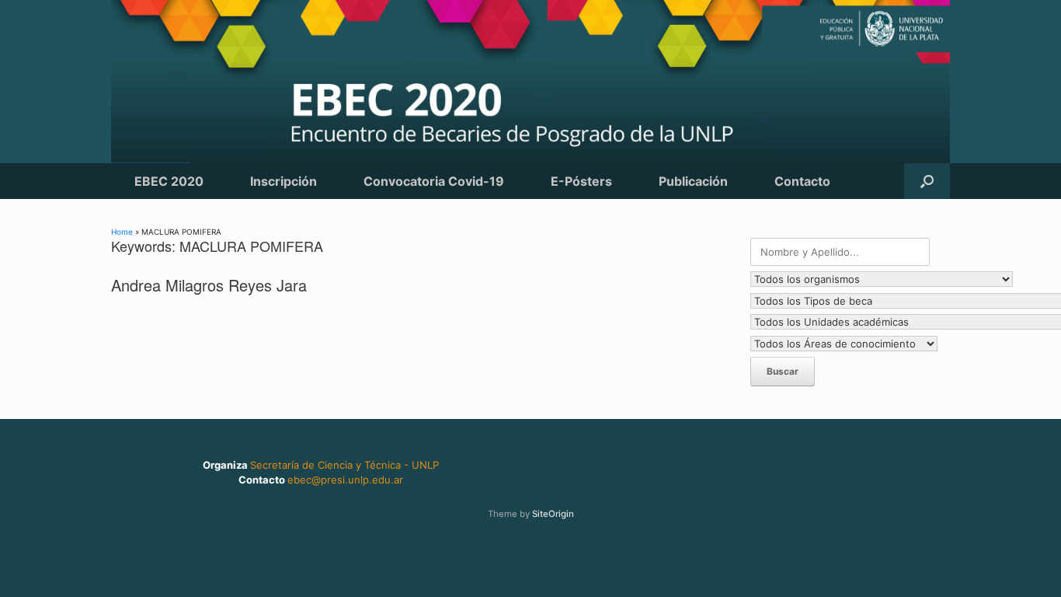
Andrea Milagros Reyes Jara (209, 285)
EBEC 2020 (169, 181)
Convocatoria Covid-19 (434, 181)
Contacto (802, 181)
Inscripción (283, 181)
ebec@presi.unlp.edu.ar (345, 479)
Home (122, 231)
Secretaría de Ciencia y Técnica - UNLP (344, 465)
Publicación (693, 181)
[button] (927, 181)
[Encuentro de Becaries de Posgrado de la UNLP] (530, 81)
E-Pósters (581, 181)
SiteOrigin (553, 513)
